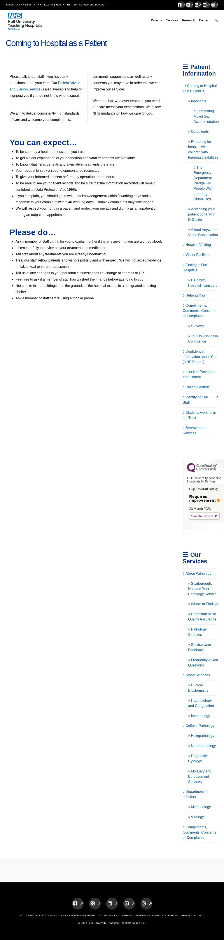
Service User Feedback (199, 647)
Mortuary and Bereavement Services (199, 776)
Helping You (195, 295)
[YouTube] (206, 4)
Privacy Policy (192, 915)
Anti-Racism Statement (78, 915)
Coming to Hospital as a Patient (200, 88)
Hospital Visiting (198, 245)
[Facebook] (181, 4)
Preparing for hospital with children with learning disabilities (203, 149)
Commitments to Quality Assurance (202, 616)
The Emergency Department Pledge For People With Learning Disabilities (203, 183)
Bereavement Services (194, 430)
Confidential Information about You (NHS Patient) (200, 357)
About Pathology (198, 573)
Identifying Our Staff (195, 399)
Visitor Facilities (198, 255)
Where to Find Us (204, 604)
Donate (126, 915)
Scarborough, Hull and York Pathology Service (202, 589)
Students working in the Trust (199, 415)
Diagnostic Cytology (198, 758)
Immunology (200, 716)
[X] (189, 4)
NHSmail (26, 4)
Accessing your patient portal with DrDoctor (201, 214)
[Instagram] (214, 4)
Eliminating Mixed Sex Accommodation (206, 116)
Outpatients (200, 131)
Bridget (10, 4)
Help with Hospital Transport (202, 282)
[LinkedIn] (198, 4)
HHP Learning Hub (49, 4)
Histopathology (202, 736)
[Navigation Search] (215, 21)
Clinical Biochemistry (198, 687)
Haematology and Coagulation (201, 703)
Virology (197, 817)
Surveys (197, 326)
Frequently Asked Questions (203, 662)
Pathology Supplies (197, 631)
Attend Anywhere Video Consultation (203, 232)
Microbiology (201, 807)
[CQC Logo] (201, 471)
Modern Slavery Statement (157, 915)
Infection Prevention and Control (199, 374)
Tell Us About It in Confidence (203, 338)
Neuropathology (203, 746)
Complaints (108, 915)
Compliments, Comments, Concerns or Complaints (199, 311)
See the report (202, 516)
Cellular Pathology (200, 726)
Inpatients (198, 101)
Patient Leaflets (198, 387)
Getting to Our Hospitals (195, 267)
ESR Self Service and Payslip (85, 4)
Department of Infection (195, 794)
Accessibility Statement (38, 915)
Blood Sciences (198, 675)
